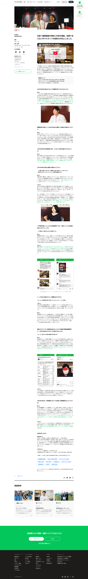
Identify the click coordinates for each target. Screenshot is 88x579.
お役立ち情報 (39, 2)
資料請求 (71, 2)
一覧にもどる (19, 476)
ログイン (58, 2)
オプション (34, 2)
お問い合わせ (64, 2)
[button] (36, 539)
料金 (28, 2)
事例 (30, 2)
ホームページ (17, 67)
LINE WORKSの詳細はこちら (44, 543)
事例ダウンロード (22, 71)
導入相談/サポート (47, 2)
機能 (24, 2)
